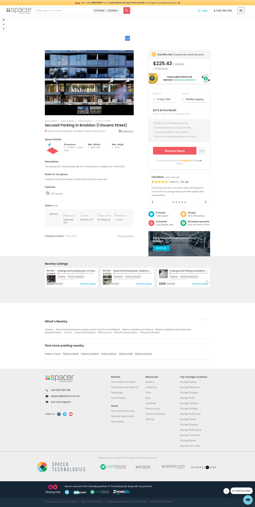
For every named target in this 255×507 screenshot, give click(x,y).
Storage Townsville (190, 435)
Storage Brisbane (189, 392)
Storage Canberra (189, 403)
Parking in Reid (126, 353)
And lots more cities (190, 445)
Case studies (117, 421)
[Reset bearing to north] (3, 28)
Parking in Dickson (143, 353)
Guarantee (151, 403)
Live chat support (61, 402)
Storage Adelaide (189, 408)
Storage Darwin (188, 440)
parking (114, 10)
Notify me (161, 248)
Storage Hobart (188, 419)
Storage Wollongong (190, 429)
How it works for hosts (122, 411)
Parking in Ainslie (71, 353)
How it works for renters (123, 382)
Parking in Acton (109, 353)
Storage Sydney (188, 382)
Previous (153, 202)
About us (150, 382)
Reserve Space (144, 283)
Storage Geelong (189, 424)
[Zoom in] (3, 20)
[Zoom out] (3, 24)
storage (101, 10)
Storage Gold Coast (190, 413)
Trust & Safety (118, 398)
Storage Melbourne (190, 387)
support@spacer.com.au (65, 396)
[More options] (202, 151)
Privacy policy (153, 408)
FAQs (148, 392)
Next (206, 202)
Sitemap (150, 419)
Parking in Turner (53, 353)
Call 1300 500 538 (61, 390)
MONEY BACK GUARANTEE (184, 80)
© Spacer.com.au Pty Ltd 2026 (61, 501)
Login (204, 10)
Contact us (151, 387)
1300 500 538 (224, 10)
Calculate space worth (122, 416)
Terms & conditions (155, 413)
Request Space (175, 151)
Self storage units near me (124, 387)
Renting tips (117, 392)
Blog (148, 398)
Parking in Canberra (90, 353)
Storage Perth (187, 398)
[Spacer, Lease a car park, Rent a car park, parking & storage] (19, 10)
